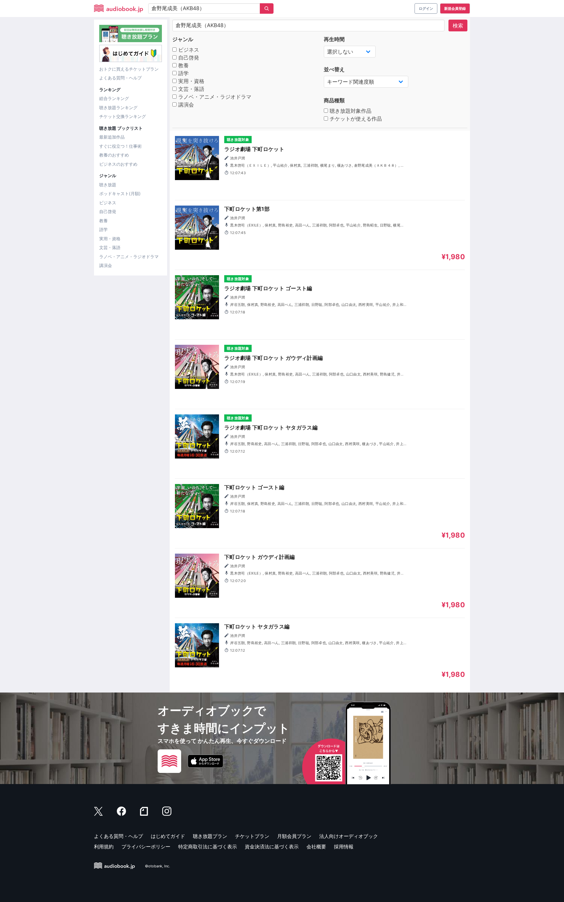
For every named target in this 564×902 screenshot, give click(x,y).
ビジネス (107, 202)
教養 (103, 220)
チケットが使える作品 (355, 118)
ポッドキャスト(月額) (120, 193)
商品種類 (334, 100)
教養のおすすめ (114, 155)
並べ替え (334, 69)
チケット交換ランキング (122, 116)
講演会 (105, 265)
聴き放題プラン (210, 836)
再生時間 (334, 39)
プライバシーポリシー (145, 847)
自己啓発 (107, 211)
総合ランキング (114, 98)
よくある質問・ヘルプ (120, 77)
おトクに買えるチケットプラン (129, 69)
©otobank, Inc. (157, 866)
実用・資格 (109, 238)
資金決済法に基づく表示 (272, 847)
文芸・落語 (109, 247)
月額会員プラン (294, 836)
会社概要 (316, 847)
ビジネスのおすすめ (118, 164)
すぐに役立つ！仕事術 (120, 146)
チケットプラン (252, 836)
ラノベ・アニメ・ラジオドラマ (129, 256)
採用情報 (343, 847)
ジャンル (182, 39)
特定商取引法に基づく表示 (207, 847)
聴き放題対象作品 (349, 111)
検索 (458, 25)
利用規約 (104, 847)
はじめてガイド (168, 836)
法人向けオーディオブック (348, 836)
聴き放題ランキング (118, 107)
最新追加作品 (112, 137)
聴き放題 (107, 184)
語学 (103, 229)
